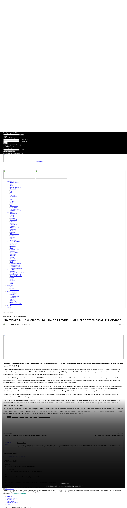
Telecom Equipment (15, 263)
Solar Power (13, 207)
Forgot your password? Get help (12, 144)
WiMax (12, 201)
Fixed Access (14, 252)
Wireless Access (14, 234)
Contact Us (10, 504)
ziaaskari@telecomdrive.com (18, 493)
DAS (11, 248)
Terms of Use (10, 501)
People (64, 483)
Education (9, 305)
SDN (11, 185)
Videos (9, 307)
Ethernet (12, 251)
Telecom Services (15, 266)
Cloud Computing (15, 182)
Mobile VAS (13, 257)
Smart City (13, 235)
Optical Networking (15, 187)
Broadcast (13, 232)
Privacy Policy (11, 499)
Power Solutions (14, 259)
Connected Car (14, 290)
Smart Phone (13, 213)
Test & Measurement (16, 268)
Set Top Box (13, 231)
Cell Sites (13, 246)
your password (23, 141)
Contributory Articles (16, 304)
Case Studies (13, 302)
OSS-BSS (13, 255)
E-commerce (13, 287)
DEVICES (10, 212)
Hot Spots (13, 254)
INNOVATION (11, 285)
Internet (12, 288)
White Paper (13, 301)
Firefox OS (13, 223)
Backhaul (13, 245)
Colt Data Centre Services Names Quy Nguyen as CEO (64, 486)
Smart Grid (13, 189)
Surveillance (13, 196)
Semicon (12, 237)
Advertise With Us (12, 498)
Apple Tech (13, 224)
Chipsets (12, 226)
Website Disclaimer (12, 502)
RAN (11, 262)
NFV (11, 184)
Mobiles (12, 218)
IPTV (11, 238)
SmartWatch (13, 220)
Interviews (13, 297)
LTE (11, 199)
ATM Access (13, 243)
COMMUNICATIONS (13, 227)
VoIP (11, 203)
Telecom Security (15, 265)
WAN (12, 282)
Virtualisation (14, 206)
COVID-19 (13, 293)
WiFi (11, 198)
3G (11, 190)
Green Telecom (14, 209)
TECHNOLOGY (12, 181)
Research (12, 294)
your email (22, 149)
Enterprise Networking (16, 276)
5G (11, 193)
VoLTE (12, 204)
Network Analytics (15, 210)
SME (11, 279)
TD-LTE (12, 195)
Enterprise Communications (17, 273)
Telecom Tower (14, 249)
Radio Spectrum (14, 260)
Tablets (12, 215)
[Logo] (19, 178)
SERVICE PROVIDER (13, 241)
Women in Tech (14, 296)
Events (12, 299)
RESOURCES (11, 291)
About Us (9, 496)
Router (12, 277)
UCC (11, 283)
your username (23, 139)
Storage (12, 280)
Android (12, 221)
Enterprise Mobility (15, 274)
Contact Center (14, 271)
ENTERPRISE (11, 269)
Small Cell (13, 240)
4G (11, 192)
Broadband (13, 229)
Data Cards (13, 217)
